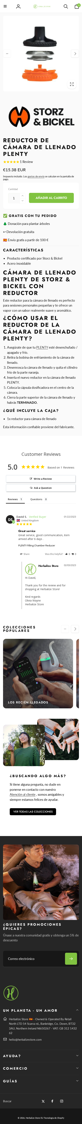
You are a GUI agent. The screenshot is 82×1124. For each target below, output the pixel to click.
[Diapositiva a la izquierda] (7, 54)
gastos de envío (36, 176)
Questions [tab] (36, 499)
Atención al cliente (22, 794)
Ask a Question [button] (43, 488)
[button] (5, 6)
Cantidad (13, 189)
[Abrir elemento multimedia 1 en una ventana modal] (41, 54)
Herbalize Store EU (34, 1118)
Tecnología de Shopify (54, 1118)
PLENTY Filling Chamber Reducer (36, 545)
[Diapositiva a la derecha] (75, 54)
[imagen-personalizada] (11, 1000)
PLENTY (42, 347)
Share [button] (26, 554)
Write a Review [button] (43, 478)
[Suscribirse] (71, 959)
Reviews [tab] (13, 499)
